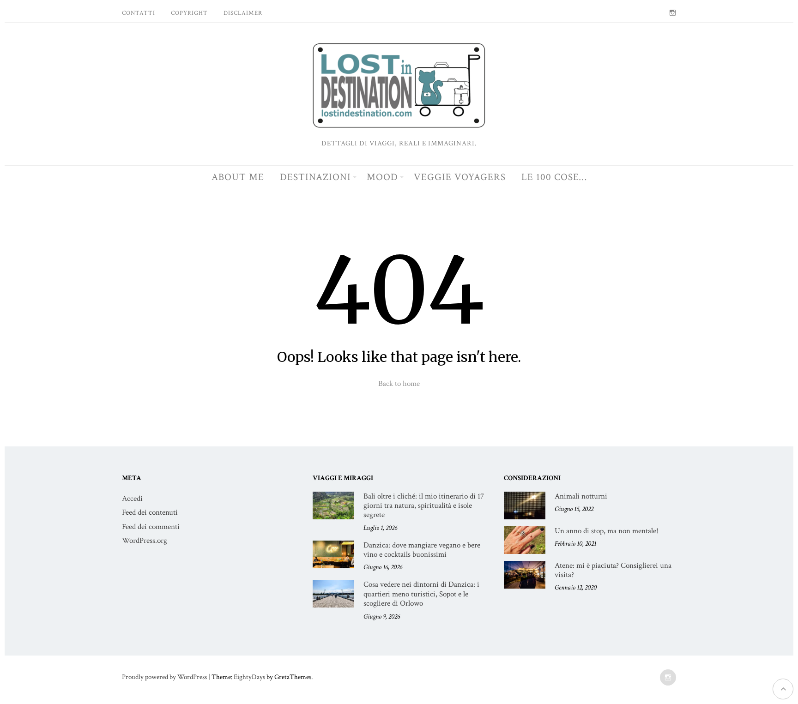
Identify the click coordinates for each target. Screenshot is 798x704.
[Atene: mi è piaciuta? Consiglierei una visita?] (524, 575)
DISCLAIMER (243, 13)
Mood (382, 177)
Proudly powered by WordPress (164, 677)
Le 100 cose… (554, 177)
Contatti (138, 13)
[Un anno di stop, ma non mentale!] (524, 540)
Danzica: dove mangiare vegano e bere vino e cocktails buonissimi (421, 550)
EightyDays (249, 677)
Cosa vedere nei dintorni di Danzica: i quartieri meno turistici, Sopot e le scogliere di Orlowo (421, 593)
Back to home (399, 384)
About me (238, 177)
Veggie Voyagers (460, 177)
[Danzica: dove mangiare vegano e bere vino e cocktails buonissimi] (333, 554)
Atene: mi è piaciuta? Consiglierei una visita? (613, 570)
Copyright (189, 13)
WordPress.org (144, 541)
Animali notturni (581, 496)
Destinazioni (315, 177)
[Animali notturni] (524, 505)
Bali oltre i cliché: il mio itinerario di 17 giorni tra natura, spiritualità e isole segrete (423, 505)
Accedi (132, 498)
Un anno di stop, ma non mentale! (607, 531)
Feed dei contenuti (150, 512)
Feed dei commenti (151, 527)
